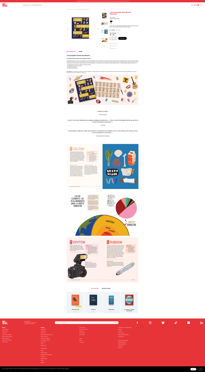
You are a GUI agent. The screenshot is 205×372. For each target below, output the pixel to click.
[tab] (73, 51)
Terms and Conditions (122, 344)
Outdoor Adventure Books (7, 336)
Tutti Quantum (111, 309)
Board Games (43, 331)
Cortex (42, 360)
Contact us (120, 347)
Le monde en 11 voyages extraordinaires (129, 310)
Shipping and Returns (122, 342)
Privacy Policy (120, 345)
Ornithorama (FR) (75, 309)
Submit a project (121, 332)
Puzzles (42, 343)
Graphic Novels (5, 331)
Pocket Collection (44, 336)
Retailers (119, 329)
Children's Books (5, 329)
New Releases (5, 341)
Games (42, 327)
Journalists (120, 331)
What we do (81, 331)
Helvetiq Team (82, 332)
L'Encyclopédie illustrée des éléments (82, 9)
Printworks (43, 356)
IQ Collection (43, 341)
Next (98, 28)
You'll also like (94, 288)
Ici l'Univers (93, 309)
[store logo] (12, 5)
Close (200, 369)
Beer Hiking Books (5, 338)
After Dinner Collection (45, 338)
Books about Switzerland (7, 340)
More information (71, 51)
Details (80, 51)
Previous (68, 28)
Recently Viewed (106, 288)
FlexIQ (42, 350)
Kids (73, 9)
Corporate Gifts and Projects (123, 334)
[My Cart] (194, 5)
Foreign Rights (120, 336)
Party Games (43, 332)
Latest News (81, 342)
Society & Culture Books (6, 334)
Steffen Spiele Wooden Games (47, 334)
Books (70, 9)
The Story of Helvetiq (83, 329)
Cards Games (43, 329)
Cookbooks (4, 332)
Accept (193, 369)
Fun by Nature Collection (45, 340)
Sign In (196, 5)
